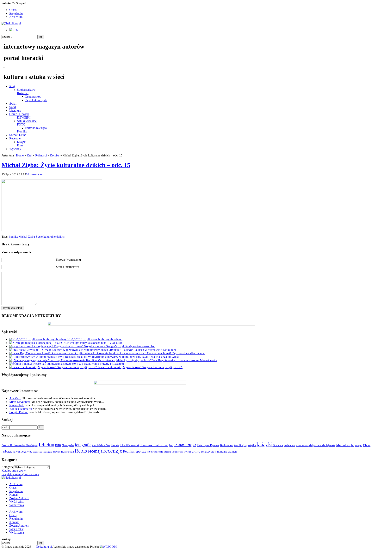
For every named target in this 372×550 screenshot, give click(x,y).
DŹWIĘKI (23, 117)
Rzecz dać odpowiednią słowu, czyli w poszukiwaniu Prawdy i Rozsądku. (79, 363)
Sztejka (167, 451)
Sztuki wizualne (27, 121)
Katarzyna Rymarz (208, 445)
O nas (12, 9)
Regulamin (16, 13)
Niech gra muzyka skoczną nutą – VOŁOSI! (94, 342)
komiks (13, 236)
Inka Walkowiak (130, 445)
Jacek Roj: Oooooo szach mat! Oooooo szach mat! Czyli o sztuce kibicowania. (157, 353)
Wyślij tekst (16, 501)
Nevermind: (16, 405)
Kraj (12, 86)
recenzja (95, 450)
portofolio (37, 452)
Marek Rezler (302, 445)
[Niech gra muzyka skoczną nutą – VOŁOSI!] (38, 342)
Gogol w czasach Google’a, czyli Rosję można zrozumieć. (119, 346)
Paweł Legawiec (22, 451)
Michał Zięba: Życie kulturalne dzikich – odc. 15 (66, 164)
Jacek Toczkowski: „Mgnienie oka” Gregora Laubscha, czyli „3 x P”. (140, 367)
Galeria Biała (104, 445)
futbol (95, 445)
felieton (46, 444)
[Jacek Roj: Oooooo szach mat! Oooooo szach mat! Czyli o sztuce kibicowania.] (59, 353)
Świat (12, 103)
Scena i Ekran (17, 135)
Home (20, 155)
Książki (21, 141)
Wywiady (15, 148)
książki (265, 444)
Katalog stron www (14, 470)
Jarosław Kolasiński (154, 445)
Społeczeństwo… (28, 89)
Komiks (22, 131)
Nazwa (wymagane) (68, 259)
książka (252, 445)
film (58, 445)
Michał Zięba (27, 236)
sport (160, 451)
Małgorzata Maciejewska (321, 445)
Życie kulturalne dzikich (50, 236)
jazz (171, 445)
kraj (245, 445)
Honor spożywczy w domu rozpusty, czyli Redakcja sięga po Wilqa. (137, 356)
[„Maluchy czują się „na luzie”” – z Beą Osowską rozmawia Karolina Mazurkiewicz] (62, 360)
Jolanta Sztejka (185, 445)
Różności (22, 93)
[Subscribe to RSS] (13, 30)
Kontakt (14, 494)
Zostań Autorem (19, 498)
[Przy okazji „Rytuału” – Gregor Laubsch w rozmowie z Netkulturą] (51, 349)
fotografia (83, 444)
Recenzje (15, 138)
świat (204, 451)
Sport (12, 107)
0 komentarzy (34, 174)
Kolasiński (226, 445)
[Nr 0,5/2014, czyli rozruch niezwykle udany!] (38, 339)
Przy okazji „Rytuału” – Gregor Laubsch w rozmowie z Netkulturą (135, 349)
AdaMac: (15, 398)
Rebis (81, 451)
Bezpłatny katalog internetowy (20, 474)
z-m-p (196, 451)
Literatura (15, 110)
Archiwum (15, 16)
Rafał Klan (67, 451)
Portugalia (47, 452)
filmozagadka (68, 445)
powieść (56, 452)
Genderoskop (33, 96)
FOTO (21, 124)
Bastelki (30, 445)
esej (36, 445)
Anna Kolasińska (14, 445)
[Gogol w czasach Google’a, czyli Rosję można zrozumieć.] (46, 346)
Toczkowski (177, 451)
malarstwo (289, 445)
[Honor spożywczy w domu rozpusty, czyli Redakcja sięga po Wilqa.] (52, 356)
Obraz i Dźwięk (19, 114)
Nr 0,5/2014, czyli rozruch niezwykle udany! (94, 339)
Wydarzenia (16, 505)
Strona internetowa (67, 266)
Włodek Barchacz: (20, 408)
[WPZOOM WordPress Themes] (108, 546)
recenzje (112, 451)
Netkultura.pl (44, 546)
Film (20, 145)
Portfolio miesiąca (36, 128)
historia (115, 445)
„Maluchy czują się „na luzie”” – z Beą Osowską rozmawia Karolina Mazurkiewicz (166, 360)
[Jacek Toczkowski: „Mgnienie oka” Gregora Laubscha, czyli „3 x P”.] (53, 367)
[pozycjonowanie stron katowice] (186, 542)
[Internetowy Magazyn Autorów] (11, 23)
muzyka (358, 445)
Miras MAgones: (19, 401)
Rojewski (152, 451)
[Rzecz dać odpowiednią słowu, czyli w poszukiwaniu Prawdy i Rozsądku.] (21, 363)
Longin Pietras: (18, 412)
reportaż (140, 451)
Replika (128, 451)
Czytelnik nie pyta (36, 100)
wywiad (187, 452)
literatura (278, 445)
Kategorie (8, 467)
